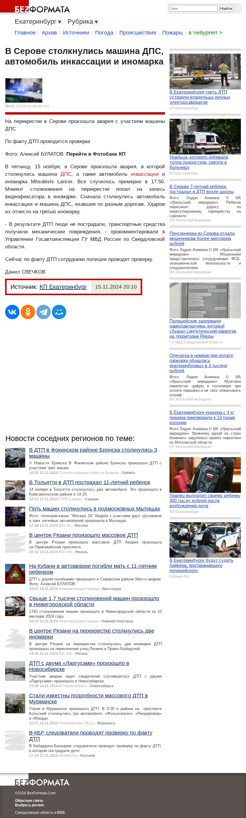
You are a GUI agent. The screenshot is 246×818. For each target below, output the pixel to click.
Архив (49, 33)
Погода (104, 33)
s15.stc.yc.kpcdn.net (32, 106)
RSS (61, 813)
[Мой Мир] (59, 312)
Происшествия (137, 33)
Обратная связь (29, 801)
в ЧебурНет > (205, 33)
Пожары (172, 33)
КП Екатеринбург (63, 286)
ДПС (66, 174)
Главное (25, 33)
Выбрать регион (29, 805)
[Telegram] (43, 312)
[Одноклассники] (28, 312)
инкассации (145, 174)
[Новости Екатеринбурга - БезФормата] (36, 7)
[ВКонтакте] (12, 312)
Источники (76, 33)
